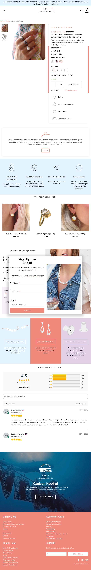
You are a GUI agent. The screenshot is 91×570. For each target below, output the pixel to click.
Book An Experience (10, 548)
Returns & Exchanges (53, 524)
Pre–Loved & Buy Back (54, 539)
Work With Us (7, 553)
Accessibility (50, 529)
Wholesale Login (9, 560)
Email (12, 301)
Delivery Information (53, 522)
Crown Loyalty (8, 550)
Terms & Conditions (10, 565)
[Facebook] (78, 560)
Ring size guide (56, 54)
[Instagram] (82, 560)
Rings (8, 21)
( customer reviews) (58, 32)
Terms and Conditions (33, 277)
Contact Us (7, 533)
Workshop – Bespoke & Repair (57, 534)
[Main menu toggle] (4, 10)
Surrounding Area (9, 538)
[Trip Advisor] (86, 560)
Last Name (14, 292)
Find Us (5, 536)
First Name (14, 283)
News (5, 555)
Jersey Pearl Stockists (10, 557)
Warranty (49, 526)
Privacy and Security (10, 562)
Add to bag (74, 84)
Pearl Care (50, 536)
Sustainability (50, 531)
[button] (81, 10)
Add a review (24, 387)
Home (2, 21)
